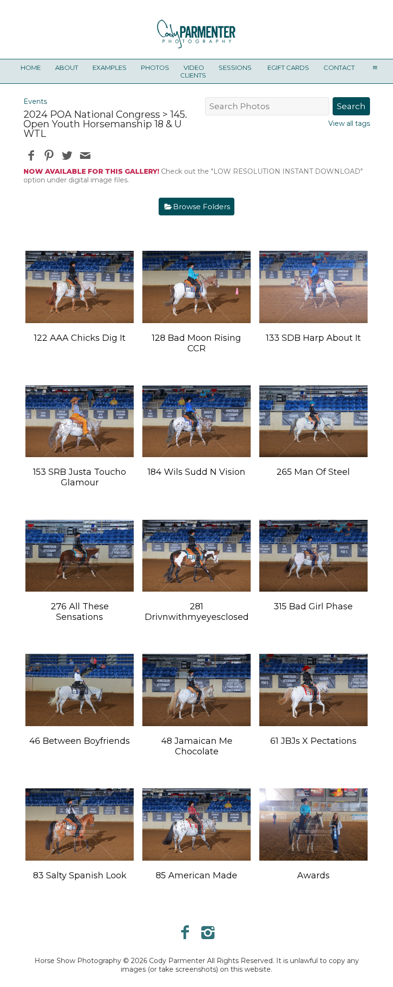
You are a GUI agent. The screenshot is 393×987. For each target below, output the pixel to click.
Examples (109, 67)
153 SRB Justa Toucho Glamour (79, 477)
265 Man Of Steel (313, 472)
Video (194, 67)
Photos (155, 67)
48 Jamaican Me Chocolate (196, 746)
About (66, 67)
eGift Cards (288, 67)
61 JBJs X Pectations (313, 741)
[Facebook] (185, 932)
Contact (339, 67)
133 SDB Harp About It (313, 338)
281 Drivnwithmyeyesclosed (197, 611)
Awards (313, 875)
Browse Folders (201, 206)
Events (35, 101)
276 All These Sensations (80, 611)
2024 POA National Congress (91, 114)
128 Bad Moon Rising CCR (196, 343)
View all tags (349, 123)
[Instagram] (208, 932)
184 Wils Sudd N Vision (196, 472)
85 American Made (196, 875)
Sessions (235, 67)
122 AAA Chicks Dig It (80, 338)
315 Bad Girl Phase (313, 606)
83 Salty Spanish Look (80, 875)
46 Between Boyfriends (79, 741)
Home (31, 67)
